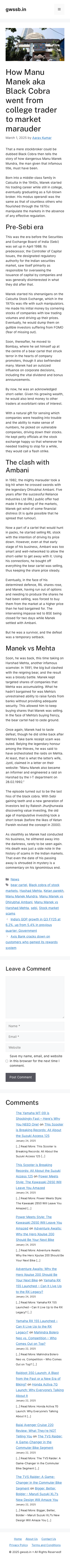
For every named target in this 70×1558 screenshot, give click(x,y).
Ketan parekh (53, 891)
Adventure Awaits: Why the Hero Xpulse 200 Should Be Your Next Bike (39, 1234)
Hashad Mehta (31, 891)
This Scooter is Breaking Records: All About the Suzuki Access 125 (39, 1130)
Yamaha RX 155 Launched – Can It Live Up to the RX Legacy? (39, 1286)
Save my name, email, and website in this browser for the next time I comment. (36, 1060)
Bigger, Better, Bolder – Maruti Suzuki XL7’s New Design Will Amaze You (37, 1494)
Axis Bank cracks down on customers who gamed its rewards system (32, 942)
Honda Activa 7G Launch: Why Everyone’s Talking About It (40, 1390)
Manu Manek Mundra (22, 896)
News (15, 879)
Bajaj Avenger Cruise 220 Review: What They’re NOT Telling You (36, 1430)
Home (18, 1539)
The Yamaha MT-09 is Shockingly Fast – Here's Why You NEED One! (38, 1118)
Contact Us (48, 1539)
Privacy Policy (18, 1545)
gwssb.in (16, 9)
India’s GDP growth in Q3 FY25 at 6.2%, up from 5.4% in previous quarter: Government (33, 925)
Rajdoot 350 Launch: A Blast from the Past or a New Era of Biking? (38, 1378)
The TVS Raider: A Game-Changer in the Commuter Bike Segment (39, 1442)
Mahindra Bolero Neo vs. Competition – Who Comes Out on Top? (37, 1338)
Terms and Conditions (46, 1545)
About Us (32, 1539)
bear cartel (19, 885)
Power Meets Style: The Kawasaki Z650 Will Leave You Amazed (38, 1182)
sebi (34, 908)
